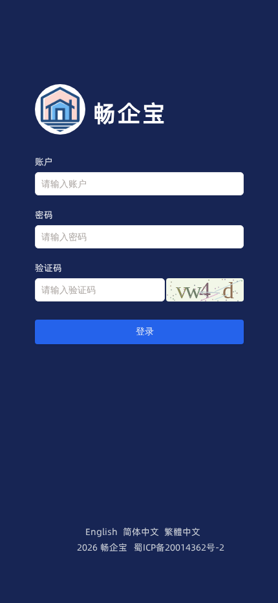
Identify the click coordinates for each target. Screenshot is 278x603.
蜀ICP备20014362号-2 (179, 547)
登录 (145, 331)
